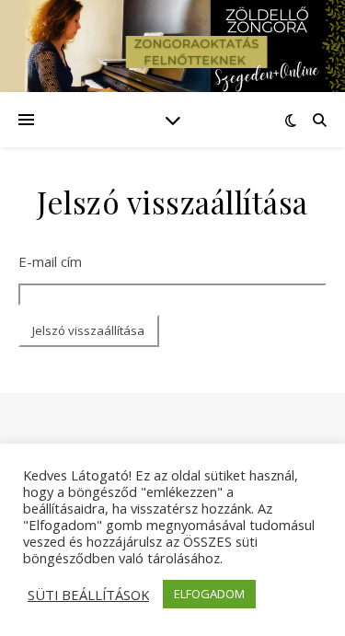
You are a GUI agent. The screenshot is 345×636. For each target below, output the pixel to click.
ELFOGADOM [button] (209, 593)
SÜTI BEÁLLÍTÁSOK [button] (88, 594)
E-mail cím (50, 261)
